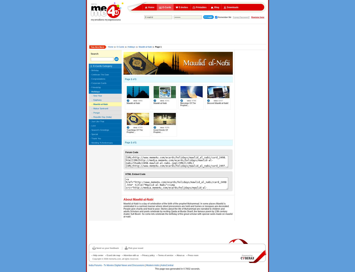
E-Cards (167, 7)
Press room (193, 255)
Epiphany (97, 100)
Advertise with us (131, 255)
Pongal (96, 113)
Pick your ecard (135, 248)
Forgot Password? (241, 17)
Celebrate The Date (100, 75)
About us (181, 255)
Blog (216, 7)
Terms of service (165, 255)
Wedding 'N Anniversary (102, 143)
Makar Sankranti (100, 108)
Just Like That (97, 121)
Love (93, 126)
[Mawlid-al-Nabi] (138, 97)
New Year (97, 96)
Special (94, 134)
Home (151, 7)
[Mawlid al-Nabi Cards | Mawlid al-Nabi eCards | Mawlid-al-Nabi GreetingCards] (178, 74)
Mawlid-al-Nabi (145, 47)
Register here (257, 17)
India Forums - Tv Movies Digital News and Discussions (116, 265)
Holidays (131, 47)
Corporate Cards (98, 83)
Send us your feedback (107, 248)
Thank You (96, 138)
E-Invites (183, 7)
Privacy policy (148, 255)
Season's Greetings (100, 130)
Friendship (96, 87)
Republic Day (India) (102, 117)
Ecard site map (113, 255)
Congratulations (98, 79)
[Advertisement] (177, 34)
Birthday (95, 70)
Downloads (233, 7)
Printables (201, 7)
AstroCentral (167, 265)
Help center (98, 255)
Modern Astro (152, 265)
